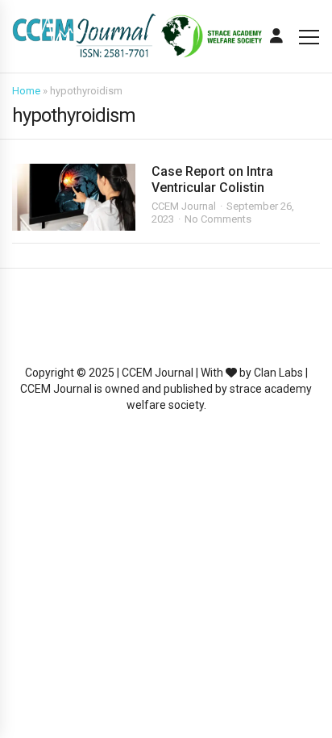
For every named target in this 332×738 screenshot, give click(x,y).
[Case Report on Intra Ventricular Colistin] (73, 197)
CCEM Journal (183, 206)
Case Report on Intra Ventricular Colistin (212, 179)
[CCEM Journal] (137, 36)
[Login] (276, 36)
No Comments (218, 219)
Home (26, 91)
